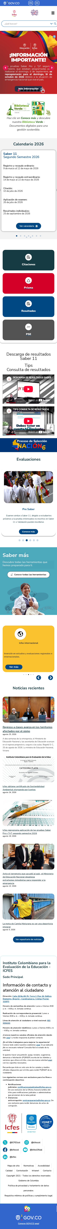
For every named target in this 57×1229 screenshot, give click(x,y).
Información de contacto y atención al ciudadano (27, 988)
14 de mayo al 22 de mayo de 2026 (21, 178)
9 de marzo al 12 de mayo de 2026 (20, 167)
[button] (53, 13)
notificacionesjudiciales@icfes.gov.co (34, 1087)
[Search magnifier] (55, 24)
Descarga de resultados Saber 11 (28, 356)
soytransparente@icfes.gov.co (36, 1100)
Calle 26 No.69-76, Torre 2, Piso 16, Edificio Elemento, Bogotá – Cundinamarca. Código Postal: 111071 (27, 999)
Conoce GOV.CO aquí (28, 1223)
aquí (8, 1037)
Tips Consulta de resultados (28, 367)
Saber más (16, 555)
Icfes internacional (28, 643)
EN (30, 3)
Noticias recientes (28, 688)
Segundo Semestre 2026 (21, 155)
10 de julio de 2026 (13, 189)
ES (37, 3)
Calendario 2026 (28, 144)
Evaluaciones (29, 459)
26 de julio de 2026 (15, 201)
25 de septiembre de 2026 (16, 212)
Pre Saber (28, 509)
